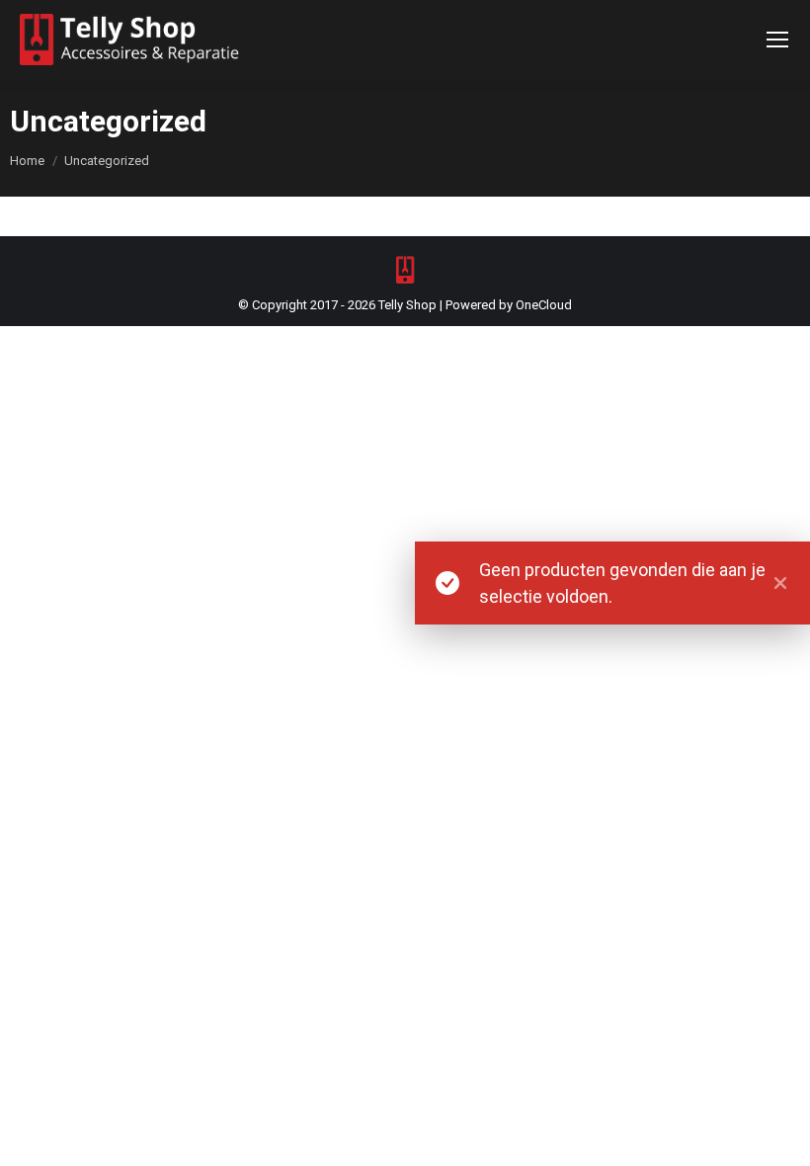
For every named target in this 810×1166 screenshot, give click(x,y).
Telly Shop (407, 304)
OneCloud (544, 304)
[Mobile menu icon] (777, 39)
